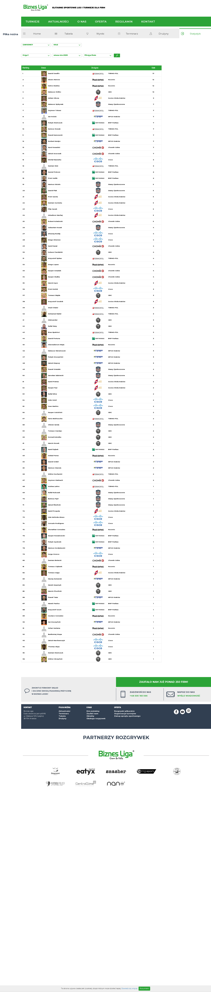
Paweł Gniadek (54, 369)
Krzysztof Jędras (55, 258)
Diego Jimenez (54, 240)
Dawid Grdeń (53, 462)
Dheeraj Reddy (54, 234)
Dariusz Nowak (54, 129)
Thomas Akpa (53, 646)
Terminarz (132, 33)
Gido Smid (52, 400)
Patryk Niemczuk (55, 123)
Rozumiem (144, 988)
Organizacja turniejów (125, 713)
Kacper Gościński (55, 412)
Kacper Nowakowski (56, 536)
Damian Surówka (55, 203)
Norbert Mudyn (54, 141)
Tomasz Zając (54, 573)
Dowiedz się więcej (129, 988)
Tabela (69, 33)
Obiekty (90, 716)
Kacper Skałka (54, 277)
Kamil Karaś (52, 246)
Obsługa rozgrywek (96, 718)
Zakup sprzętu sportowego (127, 716)
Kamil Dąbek (53, 449)
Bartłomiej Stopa (55, 634)
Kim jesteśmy (93, 711)
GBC (110, 92)
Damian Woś (53, 166)
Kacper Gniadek (54, 270)
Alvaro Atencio (54, 79)
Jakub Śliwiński (54, 505)
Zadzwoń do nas (140, 694)
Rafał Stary (52, 326)
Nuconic (111, 79)
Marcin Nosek (53, 443)
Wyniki (100, 33)
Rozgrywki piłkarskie (124, 711)
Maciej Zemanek (55, 579)
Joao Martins (53, 406)
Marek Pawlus (54, 603)
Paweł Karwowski (55, 135)
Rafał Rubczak (54, 492)
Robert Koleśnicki (55, 221)
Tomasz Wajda (54, 295)
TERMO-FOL (113, 73)
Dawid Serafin (53, 73)
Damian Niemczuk (55, 653)
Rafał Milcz (52, 394)
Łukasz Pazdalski (55, 252)
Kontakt (148, 21)
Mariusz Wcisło (54, 184)
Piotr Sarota (53, 197)
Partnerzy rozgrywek (116, 737)
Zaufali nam (92, 713)
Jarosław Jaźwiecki (55, 375)
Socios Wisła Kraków (116, 98)
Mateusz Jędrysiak (55, 104)
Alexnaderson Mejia (56, 344)
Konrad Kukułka (54, 437)
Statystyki (195, 33)
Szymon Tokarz (54, 110)
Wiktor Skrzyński (55, 659)
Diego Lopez (53, 264)
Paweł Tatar (53, 597)
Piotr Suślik (52, 178)
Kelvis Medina (53, 86)
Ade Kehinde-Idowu (56, 517)
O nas (81, 21)
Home (37, 33)
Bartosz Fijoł (53, 499)
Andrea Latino (53, 486)
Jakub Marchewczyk (56, 640)
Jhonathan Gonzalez (56, 529)
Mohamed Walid (54, 314)
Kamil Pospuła (54, 511)
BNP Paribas (113, 123)
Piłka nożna (10, 34)
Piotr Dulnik (53, 289)
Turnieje (32, 21)
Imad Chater (53, 307)
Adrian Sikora (53, 98)
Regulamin (124, 21)
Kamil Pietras (53, 381)
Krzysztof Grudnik (55, 301)
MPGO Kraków (114, 116)
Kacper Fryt (52, 388)
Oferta (101, 21)
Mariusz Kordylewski (56, 548)
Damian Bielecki (54, 560)
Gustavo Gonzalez (55, 616)
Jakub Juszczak (54, 153)
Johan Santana (54, 628)
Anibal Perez (53, 455)
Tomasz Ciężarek (55, 566)
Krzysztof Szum (54, 609)
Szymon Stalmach (55, 480)
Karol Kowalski (54, 147)
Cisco (110, 160)
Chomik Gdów (114, 147)
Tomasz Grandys (55, 431)
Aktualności (58, 21)
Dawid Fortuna (54, 338)
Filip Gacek (52, 209)
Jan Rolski (52, 116)
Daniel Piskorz (54, 172)
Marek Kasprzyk (54, 585)
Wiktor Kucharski (55, 474)
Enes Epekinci (54, 332)
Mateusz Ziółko (54, 92)
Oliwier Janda (53, 425)
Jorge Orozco (53, 554)
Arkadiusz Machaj (55, 215)
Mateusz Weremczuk (57, 351)
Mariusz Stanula (54, 468)
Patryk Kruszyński (55, 357)
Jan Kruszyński (54, 622)
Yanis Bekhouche (55, 418)
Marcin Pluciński (55, 591)
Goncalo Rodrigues (56, 523)
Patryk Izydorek (54, 542)
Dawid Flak (52, 190)
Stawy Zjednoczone (116, 104)
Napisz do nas (188, 694)
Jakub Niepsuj (54, 363)
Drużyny (164, 33)
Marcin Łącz (53, 283)
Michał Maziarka (54, 160)
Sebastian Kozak (55, 227)
